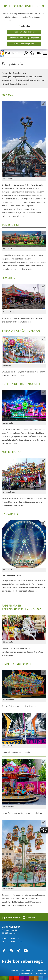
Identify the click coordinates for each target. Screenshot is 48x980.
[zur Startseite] (11, 53)
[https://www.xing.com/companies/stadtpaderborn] (18, 951)
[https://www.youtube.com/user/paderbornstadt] (26, 951)
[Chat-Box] (38, 53)
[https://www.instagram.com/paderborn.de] (11, 951)
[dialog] (24, 24)
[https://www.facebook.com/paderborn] (4, 951)
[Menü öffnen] (45, 53)
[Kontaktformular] (32, 53)
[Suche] (25, 53)
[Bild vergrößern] (24, 139)
